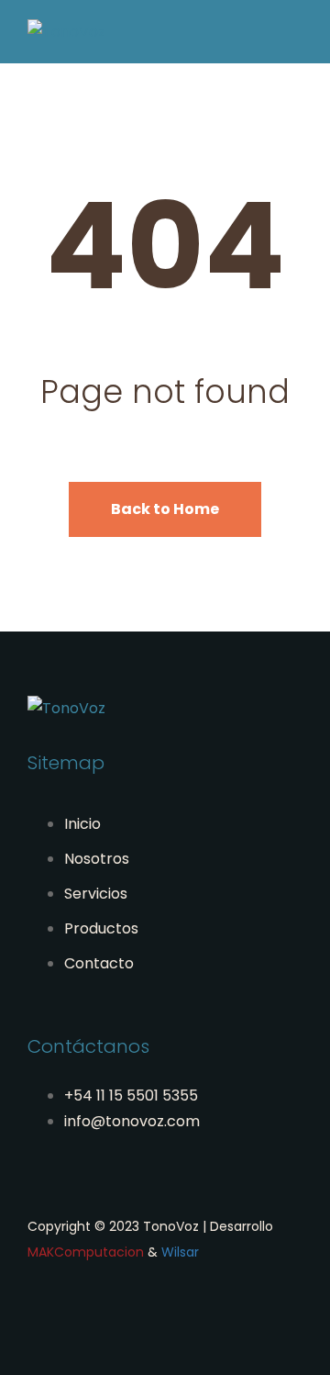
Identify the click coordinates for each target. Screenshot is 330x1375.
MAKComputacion (86, 1252)
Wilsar (180, 1252)
